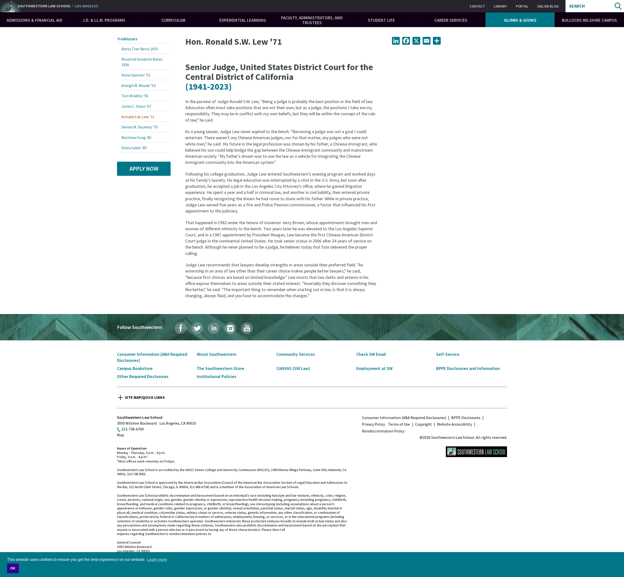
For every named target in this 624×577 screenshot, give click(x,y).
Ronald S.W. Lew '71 (137, 116)
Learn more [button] (157, 559)
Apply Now (143, 168)
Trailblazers (127, 38)
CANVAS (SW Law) (293, 368)
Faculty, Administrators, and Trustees (312, 20)
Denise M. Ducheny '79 (139, 127)
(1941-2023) (208, 86)
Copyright (423, 424)
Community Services (295, 354)
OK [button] (12, 568)
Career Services (450, 20)
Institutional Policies (216, 376)
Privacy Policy (373, 424)
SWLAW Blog (548, 6)
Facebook (180, 328)
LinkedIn (214, 328)
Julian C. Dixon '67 (136, 106)
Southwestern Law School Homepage (476, 452)
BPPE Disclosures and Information (468, 368)
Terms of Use (399, 424)
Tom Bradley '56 (134, 95)
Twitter (197, 328)
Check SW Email (371, 354)
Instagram (230, 328)
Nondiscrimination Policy (383, 431)
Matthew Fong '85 (136, 137)
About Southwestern (216, 354)
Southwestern (58, 6)
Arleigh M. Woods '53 (138, 85)
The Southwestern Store (220, 368)
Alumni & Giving (520, 20)
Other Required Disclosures (142, 376)
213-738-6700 (132, 429)
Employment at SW (374, 368)
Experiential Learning (242, 20)
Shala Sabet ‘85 (134, 147)
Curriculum (173, 20)
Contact (477, 6)
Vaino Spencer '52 (135, 75)
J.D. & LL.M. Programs (104, 20)
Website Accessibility (454, 424)
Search (577, 6)
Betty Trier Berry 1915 (139, 48)
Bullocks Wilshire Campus (589, 20)
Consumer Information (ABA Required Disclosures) (404, 417)
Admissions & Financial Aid (34, 20)
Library (500, 6)
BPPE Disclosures (465, 417)
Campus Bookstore (135, 368)
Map (120, 434)
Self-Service (447, 354)
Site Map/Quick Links (145, 397)
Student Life (381, 20)
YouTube (247, 328)
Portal (522, 6)
